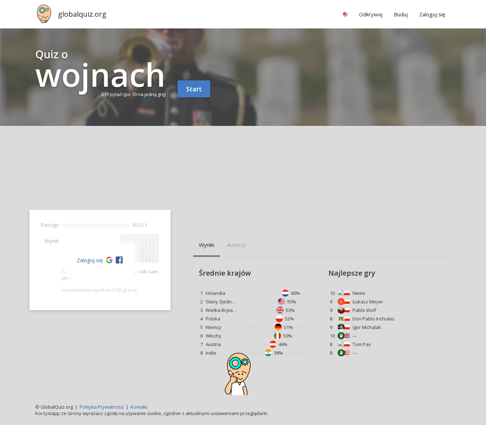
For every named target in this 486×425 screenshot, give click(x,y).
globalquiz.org (82, 14)
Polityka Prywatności (102, 407)
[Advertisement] (243, 179)
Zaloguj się (90, 260)
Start (194, 89)
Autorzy (236, 244)
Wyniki (206, 244)
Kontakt (139, 407)
